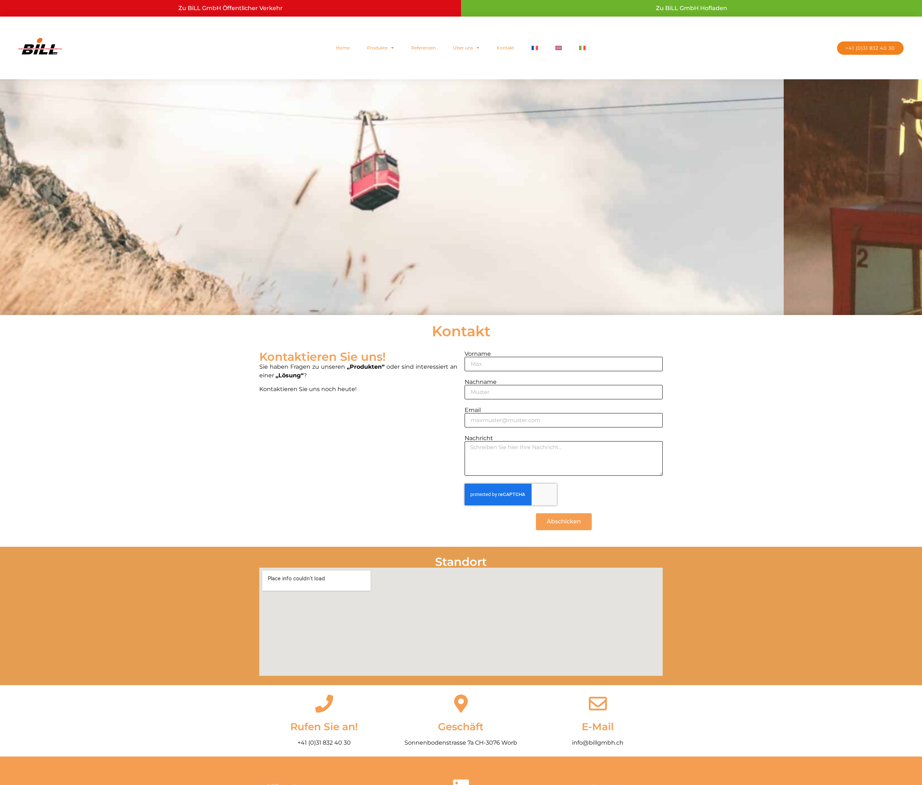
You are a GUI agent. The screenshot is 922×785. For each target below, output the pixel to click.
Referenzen (423, 47)
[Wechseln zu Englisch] (558, 48)
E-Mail (598, 726)
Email (473, 410)
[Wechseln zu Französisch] (535, 48)
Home (343, 47)
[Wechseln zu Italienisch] (582, 48)
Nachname (481, 382)
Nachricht (479, 438)
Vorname (478, 354)
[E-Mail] (598, 704)
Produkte (377, 47)
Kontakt (505, 47)
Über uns (463, 47)
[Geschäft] (461, 704)
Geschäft (461, 726)
